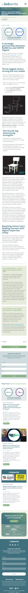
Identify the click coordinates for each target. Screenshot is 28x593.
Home (2, 7)
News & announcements (11, 17)
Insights (5, 7)
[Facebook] (15, 545)
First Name (3, 362)
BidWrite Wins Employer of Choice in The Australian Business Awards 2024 (12, 488)
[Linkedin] (10, 545)
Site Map (17, 592)
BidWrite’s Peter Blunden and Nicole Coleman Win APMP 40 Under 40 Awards (11, 447)
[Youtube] (13, 545)
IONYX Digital (13, 54)
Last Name (3, 366)
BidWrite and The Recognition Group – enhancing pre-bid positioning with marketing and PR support (12, 407)
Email (3, 566)
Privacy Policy (11, 592)
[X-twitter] (18, 545)
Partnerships (4, 19)
